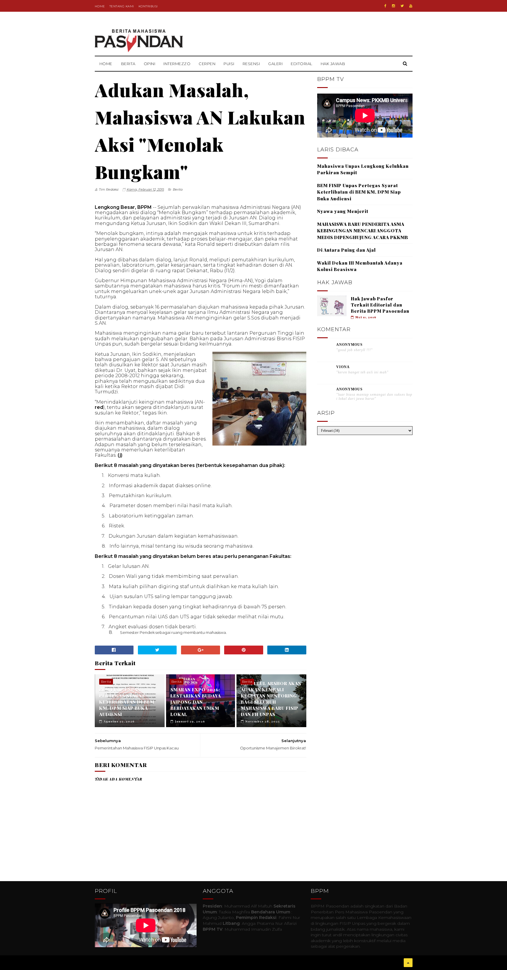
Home (100, 6)
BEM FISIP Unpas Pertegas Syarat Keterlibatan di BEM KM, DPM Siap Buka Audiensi (126, 702)
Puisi (229, 63)
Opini (150, 63)
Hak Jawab (333, 63)
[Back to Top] (408, 962)
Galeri (275, 63)
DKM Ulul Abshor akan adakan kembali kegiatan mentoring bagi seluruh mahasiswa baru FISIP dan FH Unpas (271, 698)
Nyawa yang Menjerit (342, 211)
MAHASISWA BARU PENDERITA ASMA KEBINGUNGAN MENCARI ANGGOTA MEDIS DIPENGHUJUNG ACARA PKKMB (362, 230)
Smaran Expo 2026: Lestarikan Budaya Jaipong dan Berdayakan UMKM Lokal (195, 702)
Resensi (251, 63)
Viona (343, 367)
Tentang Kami (121, 6)
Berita (128, 63)
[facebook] (385, 6)
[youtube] (410, 6)
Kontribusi (148, 6)
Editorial (301, 63)
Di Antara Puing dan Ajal (346, 250)
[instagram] (393, 6)
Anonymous (349, 345)
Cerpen (207, 63)
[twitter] (402, 6)
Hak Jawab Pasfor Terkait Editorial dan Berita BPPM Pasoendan (380, 305)
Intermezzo (176, 63)
